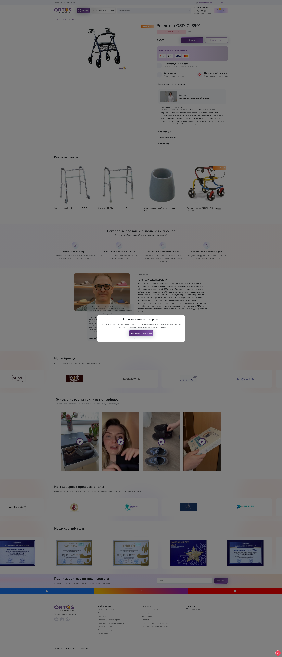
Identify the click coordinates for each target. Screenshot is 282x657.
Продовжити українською (141, 333)
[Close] (181, 319)
